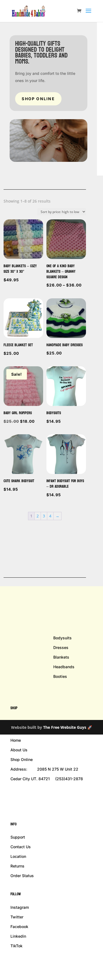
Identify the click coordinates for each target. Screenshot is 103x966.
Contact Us (20, 846)
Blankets (61, 657)
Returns (17, 866)
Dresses (60, 647)
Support (17, 837)
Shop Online (38, 98)
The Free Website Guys (64, 727)
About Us (18, 749)
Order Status (22, 875)
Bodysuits (62, 637)
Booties (60, 676)
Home (15, 740)
